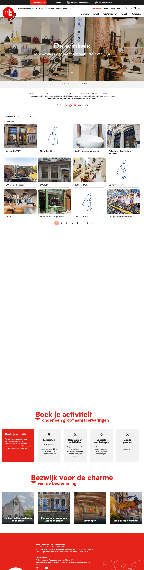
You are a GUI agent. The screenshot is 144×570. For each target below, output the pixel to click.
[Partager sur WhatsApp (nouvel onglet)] (70, 105)
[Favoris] (131, 8)
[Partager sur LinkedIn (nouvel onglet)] (66, 105)
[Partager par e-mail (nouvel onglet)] (79, 105)
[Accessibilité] (135, 8)
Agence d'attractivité (112, 8)
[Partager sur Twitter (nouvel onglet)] (61, 105)
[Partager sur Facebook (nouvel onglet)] (57, 105)
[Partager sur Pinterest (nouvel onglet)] (75, 105)
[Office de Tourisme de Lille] (9, 14)
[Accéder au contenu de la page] (72, 70)
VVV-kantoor (95, 8)
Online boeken (38, 2)
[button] (85, 14)
